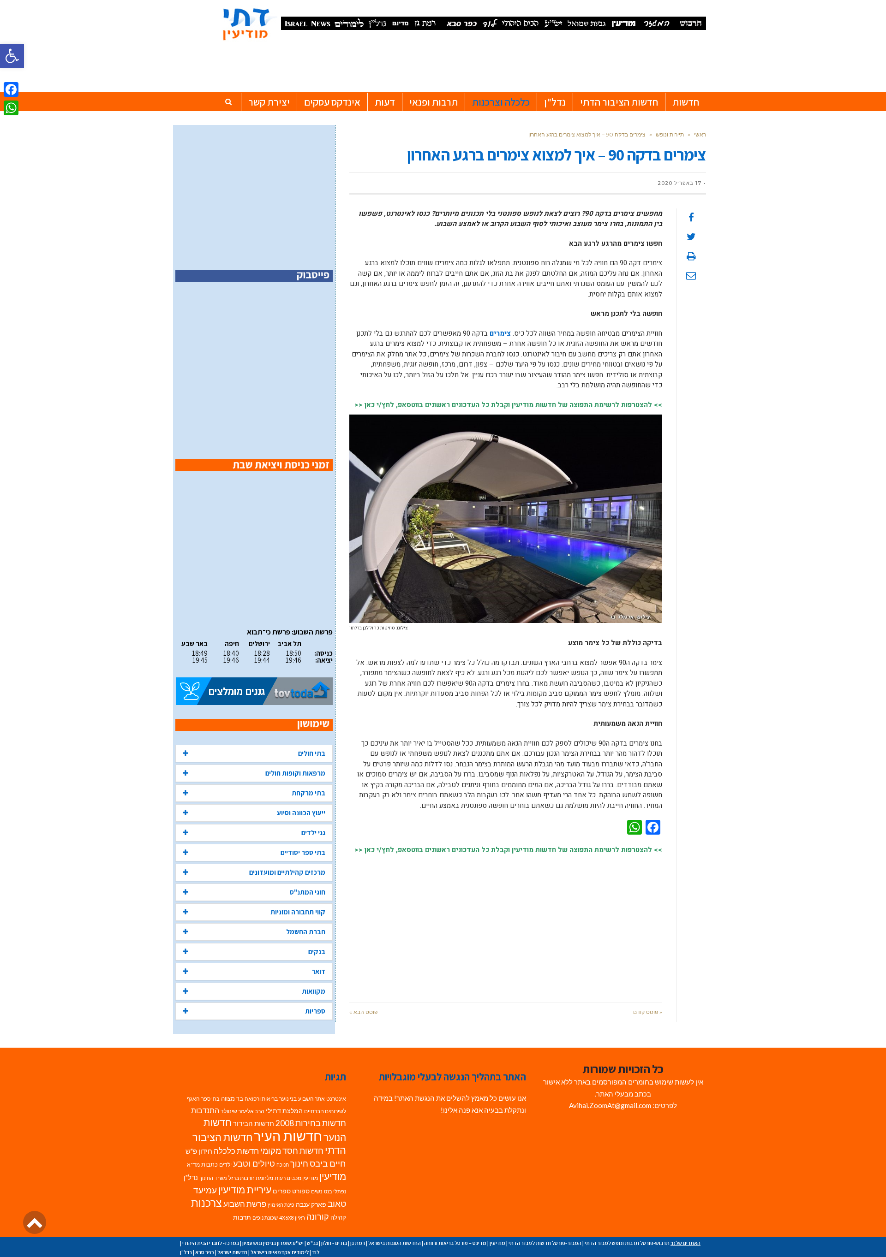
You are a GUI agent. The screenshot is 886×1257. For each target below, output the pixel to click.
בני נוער (288, 1098)
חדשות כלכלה (236, 1151)
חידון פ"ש (199, 1151)
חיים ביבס (328, 1163)
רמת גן (357, 1242)
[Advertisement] (505, 923)
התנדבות (205, 1110)
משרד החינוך (213, 1178)
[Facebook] (11, 89)
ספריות (315, 1011)
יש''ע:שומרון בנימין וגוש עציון (273, 1242)
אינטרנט (336, 1098)
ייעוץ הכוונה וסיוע (301, 812)
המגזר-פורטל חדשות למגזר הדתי (545, 1242)
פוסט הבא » (363, 1011)
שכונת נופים (265, 1218)
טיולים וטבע (254, 1163)
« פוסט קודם (647, 1011)
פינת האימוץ (281, 1205)
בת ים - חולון (334, 1242)
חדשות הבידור (253, 1123)
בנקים (316, 951)
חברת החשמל (305, 931)
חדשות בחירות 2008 (310, 1123)
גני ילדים (313, 832)
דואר (318, 971)
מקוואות (313, 991)
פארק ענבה (311, 1204)
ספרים (282, 1191)
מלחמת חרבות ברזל (250, 1177)
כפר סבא (204, 1252)
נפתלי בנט (335, 1191)
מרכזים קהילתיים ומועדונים (287, 872)
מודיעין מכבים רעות (296, 1177)
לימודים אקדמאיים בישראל (280, 1252)
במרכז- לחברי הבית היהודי (210, 1242)
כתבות (209, 1164)
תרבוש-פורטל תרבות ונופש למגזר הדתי (627, 1242)
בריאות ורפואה (261, 1098)
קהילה (338, 1217)
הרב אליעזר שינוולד (242, 1111)
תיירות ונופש (670, 134)
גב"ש (312, 1242)
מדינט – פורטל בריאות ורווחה (455, 1242)
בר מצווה (232, 1098)
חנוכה (282, 1165)
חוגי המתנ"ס (307, 892)
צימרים (500, 333)
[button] (12, 56)
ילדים (225, 1164)
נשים (317, 1191)
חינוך (299, 1163)
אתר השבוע (311, 1098)
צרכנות (206, 1203)
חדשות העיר (288, 1135)
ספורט (301, 1191)
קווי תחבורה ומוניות (297, 911)
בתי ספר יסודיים (303, 852)
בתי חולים (311, 753)
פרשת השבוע (244, 1204)
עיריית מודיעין (244, 1189)
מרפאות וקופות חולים (295, 773)
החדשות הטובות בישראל (394, 1242)
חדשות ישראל (232, 1252)
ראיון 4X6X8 (292, 1218)
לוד (315, 1252)
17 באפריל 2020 (679, 183)
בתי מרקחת (308, 792)
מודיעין (332, 1176)
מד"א (193, 1164)
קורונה (317, 1216)
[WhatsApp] (11, 108)
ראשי (700, 134)
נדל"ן (191, 1177)
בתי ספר (210, 1099)
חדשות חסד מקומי (291, 1150)
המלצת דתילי (284, 1111)
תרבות (242, 1217)
